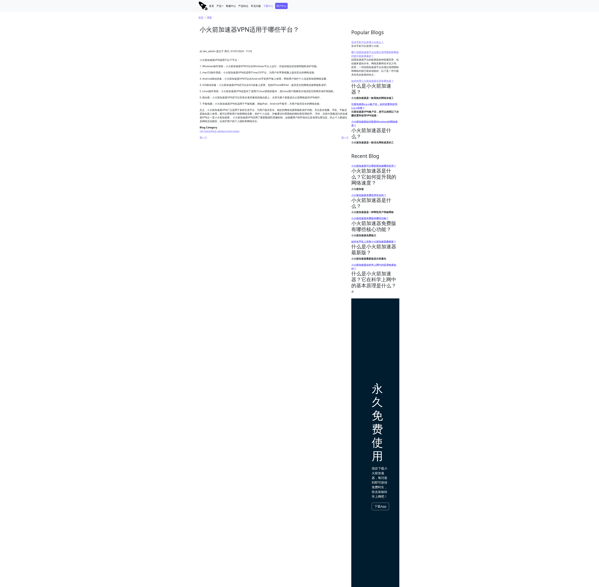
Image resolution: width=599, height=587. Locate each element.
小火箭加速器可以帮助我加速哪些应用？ (373, 166)
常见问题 (256, 6)
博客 (209, 17)
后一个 (345, 137)
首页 (211, 6)
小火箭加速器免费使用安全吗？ (368, 195)
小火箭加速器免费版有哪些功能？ (370, 218)
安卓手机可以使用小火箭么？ (367, 42)
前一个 (203, 137)
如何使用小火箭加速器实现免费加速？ (372, 81)
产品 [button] (219, 6)
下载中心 (268, 6)
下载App (380, 506)
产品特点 (243, 6)
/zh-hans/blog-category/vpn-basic (220, 131)
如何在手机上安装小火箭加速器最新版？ (373, 241)
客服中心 (231, 6)
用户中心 (281, 6)
